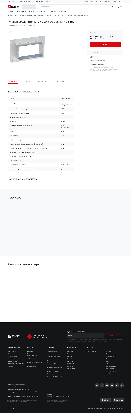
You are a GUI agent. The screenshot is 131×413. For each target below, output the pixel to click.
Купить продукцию (91, 351)
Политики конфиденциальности (100, 341)
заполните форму (105, 70)
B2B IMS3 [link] (98, 1)
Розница (10, 366)
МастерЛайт (70, 363)
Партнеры (52, 11)
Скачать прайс (88, 1)
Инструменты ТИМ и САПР (55, 356)
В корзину (18, 244)
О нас (31, 11)
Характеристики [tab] (13, 81)
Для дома (48, 1)
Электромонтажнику (25, 1)
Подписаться (114, 335)
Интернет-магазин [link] (118, 1)
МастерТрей (70, 361)
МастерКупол (70, 358)
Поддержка (21, 11)
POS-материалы (52, 351)
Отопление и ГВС (32, 366)
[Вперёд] (125, 226)
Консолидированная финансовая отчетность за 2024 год (23, 392)
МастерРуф (70, 366)
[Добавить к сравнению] (34, 244)
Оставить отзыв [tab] (59, 81)
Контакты (108, 373)
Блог (107, 376)
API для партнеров (52, 371)
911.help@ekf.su (94, 70)
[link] (97, 385)
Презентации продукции (54, 354)
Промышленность (13, 361)
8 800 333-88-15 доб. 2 (105, 69)
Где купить (62, 11)
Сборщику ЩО (12, 1)
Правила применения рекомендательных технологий (22, 396)
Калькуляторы (41, 11)
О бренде (108, 351)
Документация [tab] (42, 81)
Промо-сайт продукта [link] (98, 60)
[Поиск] (113, 6)
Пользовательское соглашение (16, 384)
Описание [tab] (28, 81)
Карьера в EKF (110, 356)
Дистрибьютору (38, 1)
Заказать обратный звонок (40, 337)
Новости (108, 358)
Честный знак (110, 368)
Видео (107, 361)
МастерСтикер (71, 368)
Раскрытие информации (14, 386)
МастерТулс (70, 354)
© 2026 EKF (12, 408)
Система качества (111, 371)
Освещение (30, 351)
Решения (11, 11)
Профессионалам (14, 347)
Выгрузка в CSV (51, 374)
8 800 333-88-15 (39, 336)
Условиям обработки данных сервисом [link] (15, 401)
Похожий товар (14, 272)
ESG (107, 363)
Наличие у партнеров (98, 57)
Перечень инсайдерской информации (18, 389)
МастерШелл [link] (70, 356)
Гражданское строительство (16, 363)
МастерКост (70, 351)
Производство (110, 354)
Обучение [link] (107, 1)
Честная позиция (111, 366)
